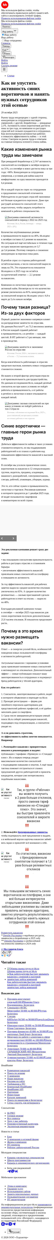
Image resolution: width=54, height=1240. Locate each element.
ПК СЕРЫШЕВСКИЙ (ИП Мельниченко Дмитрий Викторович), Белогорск (26, 1052)
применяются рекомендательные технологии (26, 1206)
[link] (6, 53)
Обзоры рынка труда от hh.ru (22, 971)
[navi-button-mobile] (4, 69)
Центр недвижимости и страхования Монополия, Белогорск (29, 1043)
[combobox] (14, 1231)
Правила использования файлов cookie (21, 23)
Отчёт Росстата (12, 935)
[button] (4, 60)
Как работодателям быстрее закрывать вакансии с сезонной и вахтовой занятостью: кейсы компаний (26, 985)
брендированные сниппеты (32, 832)
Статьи (10, 75)
